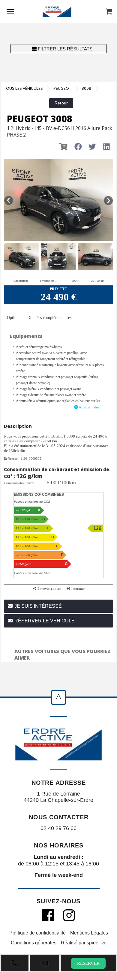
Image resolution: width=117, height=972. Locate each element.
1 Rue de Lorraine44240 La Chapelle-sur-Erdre (58, 797)
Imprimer (77, 588)
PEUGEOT (62, 88)
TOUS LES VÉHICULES (23, 88)
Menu (10, 11)
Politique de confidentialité (37, 932)
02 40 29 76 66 (58, 828)
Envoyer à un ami (49, 588)
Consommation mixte (19, 483)
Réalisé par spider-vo (83, 942)
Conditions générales (33, 942)
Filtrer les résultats (64, 48)
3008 (86, 88)
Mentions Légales (89, 932)
